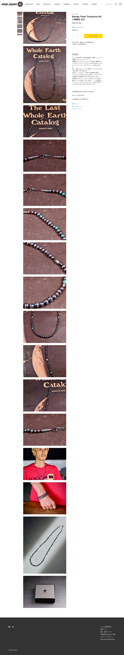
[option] (20, 14)
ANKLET (76, 4)
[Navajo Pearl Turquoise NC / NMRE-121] (19, 14)
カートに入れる (93, 36)
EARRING (67, 4)
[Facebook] (9, 626)
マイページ (109, 4)
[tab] (76, 54)
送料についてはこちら (78, 27)
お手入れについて (77, 109)
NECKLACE (29, 4)
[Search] (116, 4)
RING (38, 4)
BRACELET (47, 4)
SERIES (94, 4)
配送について (75, 103)
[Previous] (20, 10)
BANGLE (57, 4)
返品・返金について (77, 106)
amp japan (75, 14)
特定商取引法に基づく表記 (108, 634)
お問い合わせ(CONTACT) (107, 639)
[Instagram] (13, 626)
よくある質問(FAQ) (105, 626)
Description (75, 54)
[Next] (20, 37)
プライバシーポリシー (106, 637)
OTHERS (85, 4)
